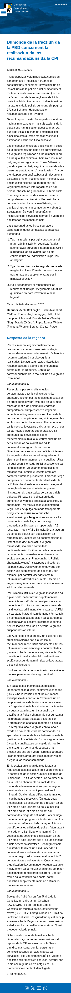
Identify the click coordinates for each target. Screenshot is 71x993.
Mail (39, 988)
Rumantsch (61, 4)
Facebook (26, 988)
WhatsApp (45, 988)
